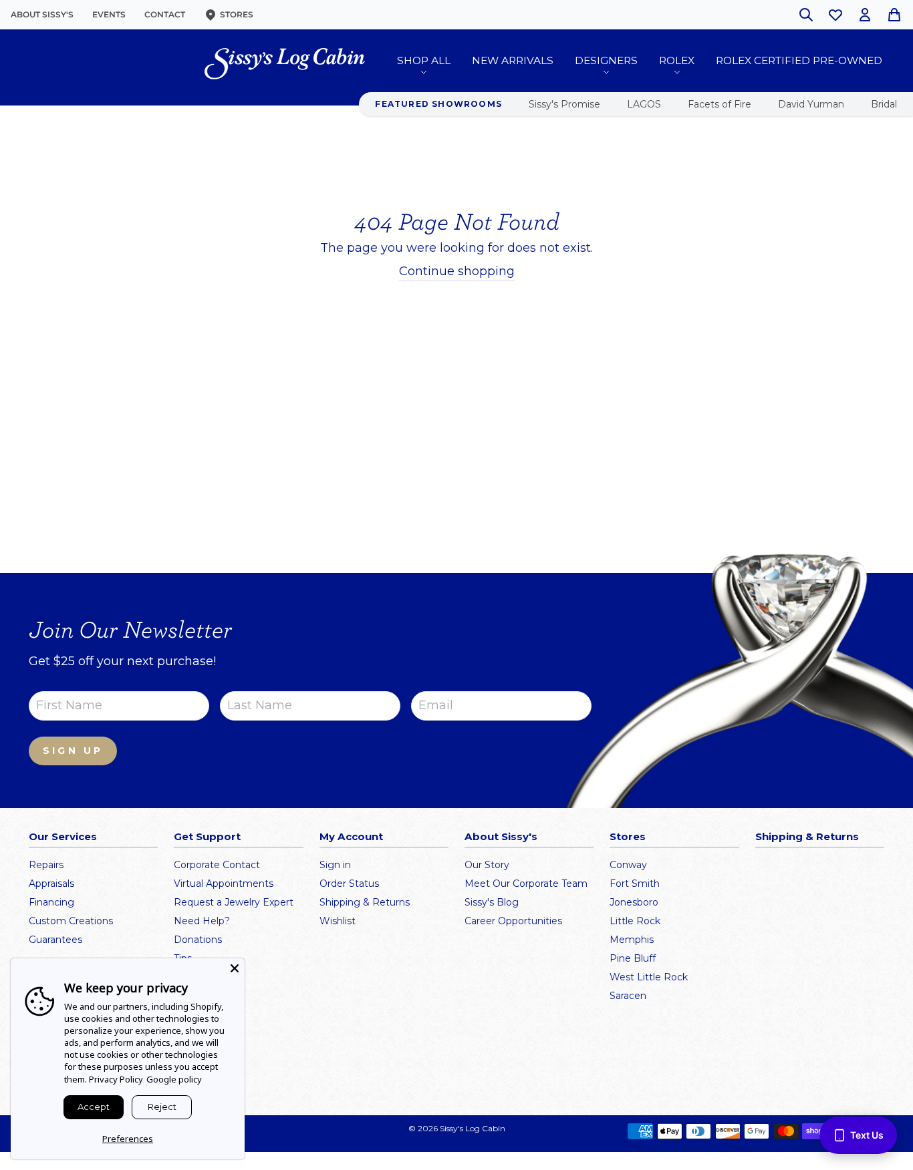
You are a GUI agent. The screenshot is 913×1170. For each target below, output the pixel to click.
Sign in (335, 865)
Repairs (46, 865)
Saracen (628, 996)
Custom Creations (71, 921)
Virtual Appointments (223, 884)
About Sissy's (42, 14)
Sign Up (73, 751)
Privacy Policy (116, 1079)
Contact (164, 14)
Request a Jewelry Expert (233, 902)
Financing (51, 902)
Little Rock (635, 921)
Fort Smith (635, 884)
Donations (198, 940)
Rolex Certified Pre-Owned (799, 60)
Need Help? (202, 921)
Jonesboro (634, 902)
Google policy (174, 1079)
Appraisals (51, 884)
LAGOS (644, 104)
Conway (628, 865)
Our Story (487, 865)
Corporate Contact (217, 865)
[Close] (234, 968)
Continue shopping (457, 271)
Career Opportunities (513, 921)
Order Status (349, 884)
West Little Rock (649, 977)
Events (109, 14)
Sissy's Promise (564, 104)
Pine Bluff (633, 958)
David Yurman (811, 104)
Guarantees (55, 940)
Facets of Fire (719, 104)
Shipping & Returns (364, 902)
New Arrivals (512, 60)
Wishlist (337, 921)
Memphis (632, 940)
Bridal (884, 104)
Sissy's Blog (492, 902)
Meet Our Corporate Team (526, 884)
